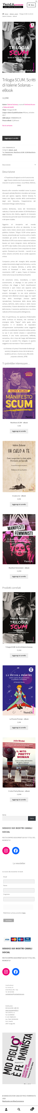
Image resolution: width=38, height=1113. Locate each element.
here (23, 913)
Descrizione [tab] (6, 165)
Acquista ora (19, 1062)
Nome (5, 885)
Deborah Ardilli (8, 107)
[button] (36, 2)
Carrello (29, 1107)
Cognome (6, 894)
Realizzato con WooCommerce (13, 1101)
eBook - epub (14, 14)
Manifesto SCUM (19, 152)
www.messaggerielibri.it (11, 1010)
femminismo (9, 152)
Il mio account (6, 1109)
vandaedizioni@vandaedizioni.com (14, 994)
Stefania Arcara (29, 104)
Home (6, 14)
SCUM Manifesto (30, 152)
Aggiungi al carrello (11, 138)
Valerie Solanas (12, 104)
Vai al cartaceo (7, 125)
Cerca (4, 815)
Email (5, 877)
